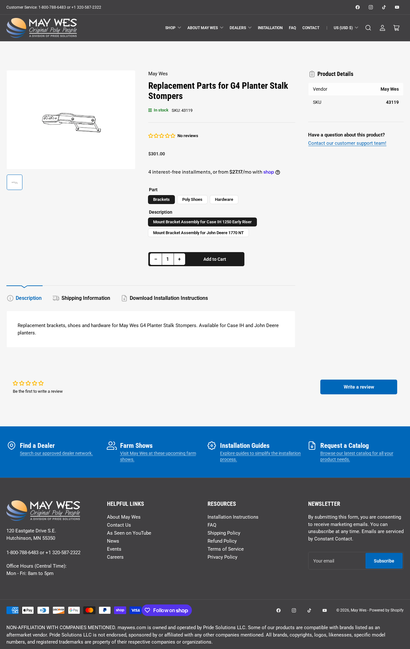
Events (114, 549)
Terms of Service (226, 549)
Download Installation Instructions (169, 298)
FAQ (292, 28)
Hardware (224, 199)
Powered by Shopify (386, 610)
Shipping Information (86, 298)
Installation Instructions (233, 517)
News (113, 541)
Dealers (238, 28)
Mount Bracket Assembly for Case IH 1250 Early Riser (202, 221)
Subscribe (384, 560)
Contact (310, 28)
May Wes (158, 74)
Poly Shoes (192, 199)
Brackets (161, 199)
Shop (170, 28)
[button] (162, 135)
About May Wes (202, 28)
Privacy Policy (222, 557)
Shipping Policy (224, 533)
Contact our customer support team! (347, 143)
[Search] (368, 28)
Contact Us (119, 525)
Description (29, 298)
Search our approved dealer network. (56, 453)
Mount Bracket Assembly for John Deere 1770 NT (198, 232)
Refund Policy (222, 541)
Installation (270, 28)
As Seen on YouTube (129, 533)
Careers (115, 557)
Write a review (359, 387)
